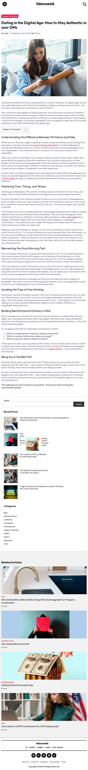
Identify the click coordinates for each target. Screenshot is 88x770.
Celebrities (8, 519)
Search (6, 400)
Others (6, 537)
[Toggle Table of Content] (24, 130)
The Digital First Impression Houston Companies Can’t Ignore (34, 471)
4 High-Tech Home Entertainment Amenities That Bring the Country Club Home (41, 487)
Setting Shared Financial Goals (17, 685)
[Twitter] (43, 755)
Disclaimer (44, 762)
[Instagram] (38, 755)
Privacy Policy (55, 762)
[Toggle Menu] (4, 4)
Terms (63, 762)
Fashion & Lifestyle (11, 530)
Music (48, 747)
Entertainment (9, 526)
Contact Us (35, 762)
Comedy (40, 747)
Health (6, 533)
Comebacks (8, 523)
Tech (6, 544)
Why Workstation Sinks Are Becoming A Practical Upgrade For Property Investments (44, 419)
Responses (8, 540)
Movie (32, 747)
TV (26, 747)
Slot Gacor (57, 747)
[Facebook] (33, 755)
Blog (5, 513)
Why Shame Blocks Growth (15, 643)
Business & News (10, 516)
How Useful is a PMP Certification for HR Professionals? (33, 455)
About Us (25, 762)
